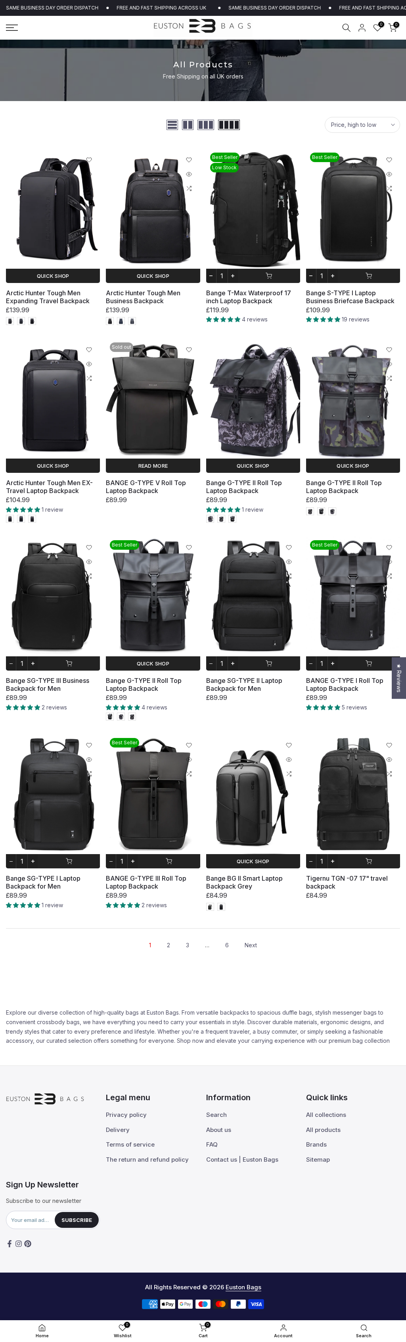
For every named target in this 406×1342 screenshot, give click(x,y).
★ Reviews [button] (399, 677)
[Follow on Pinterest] (27, 1243)
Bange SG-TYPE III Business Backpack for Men (47, 684)
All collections (326, 1114)
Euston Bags (243, 1287)
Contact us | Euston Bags (242, 1159)
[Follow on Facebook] (9, 1243)
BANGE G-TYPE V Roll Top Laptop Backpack (146, 487)
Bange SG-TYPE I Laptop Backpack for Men (43, 882)
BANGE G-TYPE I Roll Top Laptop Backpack (344, 684)
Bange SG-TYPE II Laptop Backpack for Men (244, 684)
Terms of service (130, 1144)
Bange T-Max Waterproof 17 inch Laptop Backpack (248, 297)
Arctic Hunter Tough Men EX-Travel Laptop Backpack (49, 487)
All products (323, 1130)
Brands (316, 1144)
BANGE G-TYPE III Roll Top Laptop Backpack (146, 882)
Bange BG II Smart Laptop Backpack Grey (244, 882)
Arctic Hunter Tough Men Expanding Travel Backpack (48, 297)
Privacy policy (126, 1114)
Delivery (118, 1130)
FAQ (212, 1144)
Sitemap (318, 1159)
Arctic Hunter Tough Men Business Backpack (143, 297)
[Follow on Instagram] (18, 1243)
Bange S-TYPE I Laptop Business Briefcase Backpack (350, 297)
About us (218, 1130)
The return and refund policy (147, 1159)
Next (251, 945)
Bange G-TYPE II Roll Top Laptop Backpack (244, 487)
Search (216, 1114)
